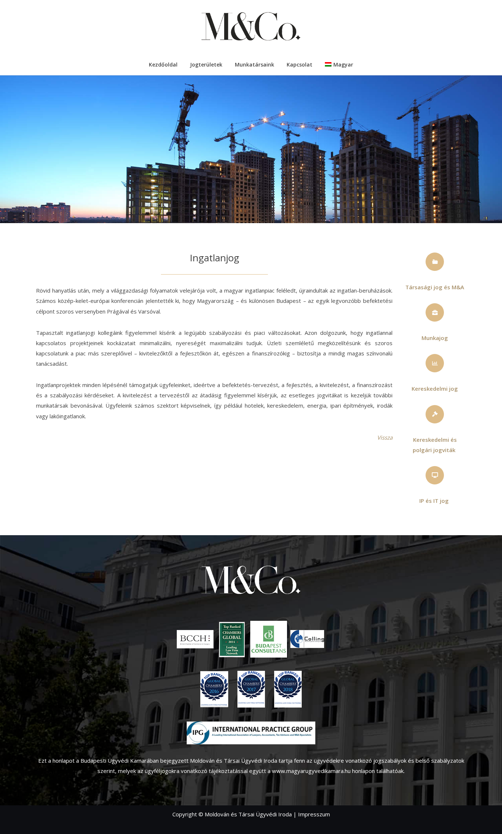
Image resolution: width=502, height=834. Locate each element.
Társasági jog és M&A (434, 287)
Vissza (384, 437)
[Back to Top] (485, 817)
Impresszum (314, 814)
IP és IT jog (434, 500)
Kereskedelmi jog (435, 388)
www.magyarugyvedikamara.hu (311, 770)
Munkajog (435, 337)
